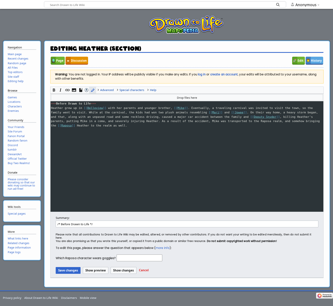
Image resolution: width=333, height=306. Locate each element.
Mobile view (88, 298)
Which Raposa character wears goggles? (86, 258)
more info (163, 248)
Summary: (63, 218)
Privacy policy (12, 298)
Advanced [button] (107, 90)
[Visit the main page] (186, 24)
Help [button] (153, 90)
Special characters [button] (131, 90)
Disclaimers (69, 298)
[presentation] (187, 116)
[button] (53, 90)
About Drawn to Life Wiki (41, 298)
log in (202, 74)
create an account (224, 74)
